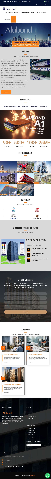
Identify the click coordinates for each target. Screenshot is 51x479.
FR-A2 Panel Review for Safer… (11, 354)
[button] (2, 35)
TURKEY (19, 1)
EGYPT (23, 1)
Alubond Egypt (31, 437)
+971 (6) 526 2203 (8, 460)
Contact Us (7, 19)
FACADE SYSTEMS (43, 106)
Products (16, 12)
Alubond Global (31, 428)
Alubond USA (31, 430)
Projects (33, 12)
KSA (26, 1)
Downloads (44, 12)
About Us (11, 12)
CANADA (11, 1)
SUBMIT (45, 445)
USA (8, 1)
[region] (25, 35)
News (38, 12)
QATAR (15, 1)
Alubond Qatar (31, 434)
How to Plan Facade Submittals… (36, 354)
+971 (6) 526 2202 (8, 459)
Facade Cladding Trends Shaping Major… (12, 384)
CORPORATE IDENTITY (34, 106)
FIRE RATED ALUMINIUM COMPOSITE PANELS (12, 106)
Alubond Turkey (31, 436)
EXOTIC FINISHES (25, 106)
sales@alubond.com (9, 462)
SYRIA (29, 1)
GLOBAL (4, 1)
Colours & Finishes (25, 12)
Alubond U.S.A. (33, 475)
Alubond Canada (31, 432)
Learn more (6, 362)
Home (6, 12)
